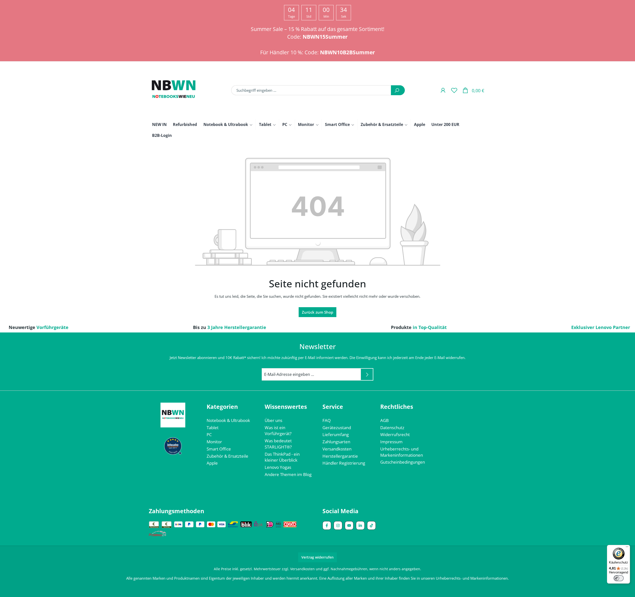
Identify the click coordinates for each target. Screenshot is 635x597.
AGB (384, 420)
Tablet (213, 427)
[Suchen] (398, 90)
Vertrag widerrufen (317, 557)
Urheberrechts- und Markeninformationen (401, 452)
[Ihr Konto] (442, 90)
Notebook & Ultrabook (228, 420)
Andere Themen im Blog (288, 474)
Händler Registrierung (343, 463)
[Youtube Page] (349, 525)
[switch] (619, 578)
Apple (212, 463)
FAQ (326, 420)
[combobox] (311, 90)
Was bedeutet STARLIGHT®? (278, 444)
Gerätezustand (336, 427)
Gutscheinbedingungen (402, 462)
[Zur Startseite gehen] (173, 90)
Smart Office (219, 449)
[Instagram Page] (338, 525)
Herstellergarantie (340, 456)
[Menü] (627, 548)
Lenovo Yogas (278, 467)
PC (209, 434)
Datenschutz (392, 427)
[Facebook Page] (326, 525)
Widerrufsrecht (395, 434)
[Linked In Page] (360, 525)
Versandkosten (336, 449)
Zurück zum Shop (317, 312)
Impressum (391, 442)
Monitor (214, 442)
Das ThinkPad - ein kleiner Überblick (282, 457)
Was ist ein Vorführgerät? (278, 431)
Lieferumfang (335, 434)
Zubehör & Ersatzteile (227, 456)
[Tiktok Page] (371, 525)
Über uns (273, 420)
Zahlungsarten (336, 442)
